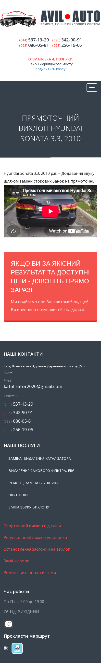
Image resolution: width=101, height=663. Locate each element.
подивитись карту (50, 69)
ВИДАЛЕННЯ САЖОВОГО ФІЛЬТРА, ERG (42, 470)
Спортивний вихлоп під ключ (32, 525)
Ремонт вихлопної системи (30, 572)
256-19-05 (18, 429)
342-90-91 (18, 412)
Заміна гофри (16, 561)
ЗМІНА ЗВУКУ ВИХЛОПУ (29, 507)
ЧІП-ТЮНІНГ (19, 495)
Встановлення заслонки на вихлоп (37, 549)
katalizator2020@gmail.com (33, 386)
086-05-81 (18, 421)
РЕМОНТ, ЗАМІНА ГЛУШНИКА (34, 482)
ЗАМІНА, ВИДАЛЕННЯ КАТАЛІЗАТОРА (40, 458)
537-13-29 (18, 404)
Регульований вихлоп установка (35, 537)
